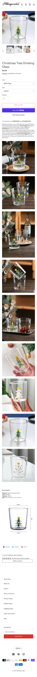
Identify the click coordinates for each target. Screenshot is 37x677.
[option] (10, 49)
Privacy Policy (8, 598)
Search (6, 588)
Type (3, 87)
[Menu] (34, 4)
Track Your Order (9, 613)
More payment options (18, 115)
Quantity (4, 95)
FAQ (5, 619)
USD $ (18, 648)
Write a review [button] (17, 561)
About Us (7, 583)
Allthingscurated (21, 670)
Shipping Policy (8, 608)
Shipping (4, 73)
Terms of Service (9, 593)
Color (3, 80)
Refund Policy (8, 603)
